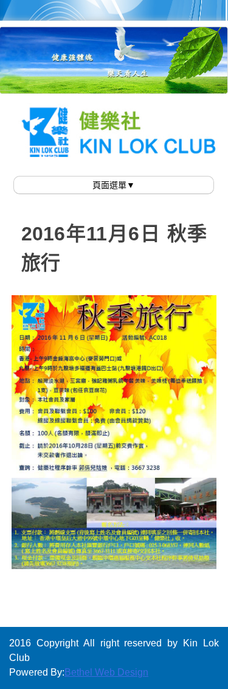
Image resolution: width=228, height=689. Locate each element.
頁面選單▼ (113, 185)
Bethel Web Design (106, 672)
